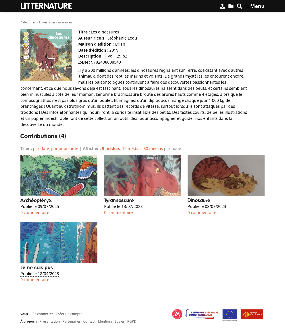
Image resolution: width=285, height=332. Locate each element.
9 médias (111, 148)
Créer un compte (69, 313)
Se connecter (43, 313)
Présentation (49, 321)
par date (41, 148)
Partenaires (71, 321)
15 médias (131, 148)
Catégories (28, 22)
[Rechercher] (239, 6)
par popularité (64, 148)
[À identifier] (230, 6)
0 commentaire (34, 212)
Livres (43, 22)
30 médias (153, 148)
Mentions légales (111, 321)
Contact (89, 321)
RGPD (131, 321)
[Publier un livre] (222, 6)
